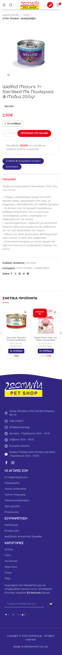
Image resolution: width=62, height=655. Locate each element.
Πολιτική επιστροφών (17, 501)
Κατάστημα (11, 525)
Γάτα (7, 555)
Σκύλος (9, 550)
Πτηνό (8, 573)
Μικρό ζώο (11, 567)
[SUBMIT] (50, 604)
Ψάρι (7, 579)
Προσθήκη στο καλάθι (34, 133)
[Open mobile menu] (4, 5)
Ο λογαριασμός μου (16, 477)
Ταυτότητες (11, 561)
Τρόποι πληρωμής (15, 495)
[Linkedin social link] (24, 273)
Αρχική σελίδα (10, 15)
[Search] (10, 5)
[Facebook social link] (11, 273)
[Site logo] (30, 5)
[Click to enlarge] (8, 75)
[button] (24, 161)
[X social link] (15, 273)
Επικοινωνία (12, 512)
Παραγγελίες (12, 483)
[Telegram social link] (28, 273)
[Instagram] (13, 462)
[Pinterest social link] (20, 273)
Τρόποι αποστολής (15, 489)
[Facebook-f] (6, 462)
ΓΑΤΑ (26, 15)
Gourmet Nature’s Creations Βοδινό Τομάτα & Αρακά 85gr (16, 340)
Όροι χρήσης (12, 506)
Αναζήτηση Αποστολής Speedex (23, 537)
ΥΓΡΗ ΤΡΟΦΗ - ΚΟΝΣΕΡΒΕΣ (19, 19)
